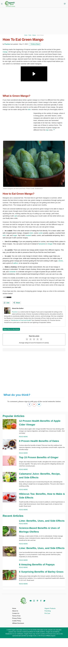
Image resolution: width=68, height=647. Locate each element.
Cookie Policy (16, 621)
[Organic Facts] (10, 3)
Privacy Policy (16, 618)
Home (14, 608)
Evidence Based (35, 44)
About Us (15, 611)
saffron (15, 263)
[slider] (34, 339)
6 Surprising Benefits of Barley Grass (41, 571)
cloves (60, 261)
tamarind (42, 244)
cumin (40, 233)
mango (5, 52)
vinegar (50, 244)
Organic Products (50, 608)
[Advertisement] (34, 371)
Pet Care (47, 613)
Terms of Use (16, 616)
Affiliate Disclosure (18, 623)
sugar (15, 235)
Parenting (48, 611)
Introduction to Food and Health (21, 320)
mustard (28, 235)
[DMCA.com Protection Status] (7, 297)
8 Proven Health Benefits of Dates (39, 441)
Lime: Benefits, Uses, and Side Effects (42, 520)
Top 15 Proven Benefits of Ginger (38, 457)
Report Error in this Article (11, 329)
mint (4, 235)
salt (15, 216)
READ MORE (23, 436)
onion (31, 233)
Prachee (7, 44)
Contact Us (15, 613)
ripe (47, 130)
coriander (12, 272)
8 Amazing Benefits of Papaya (37, 564)
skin (29, 109)
